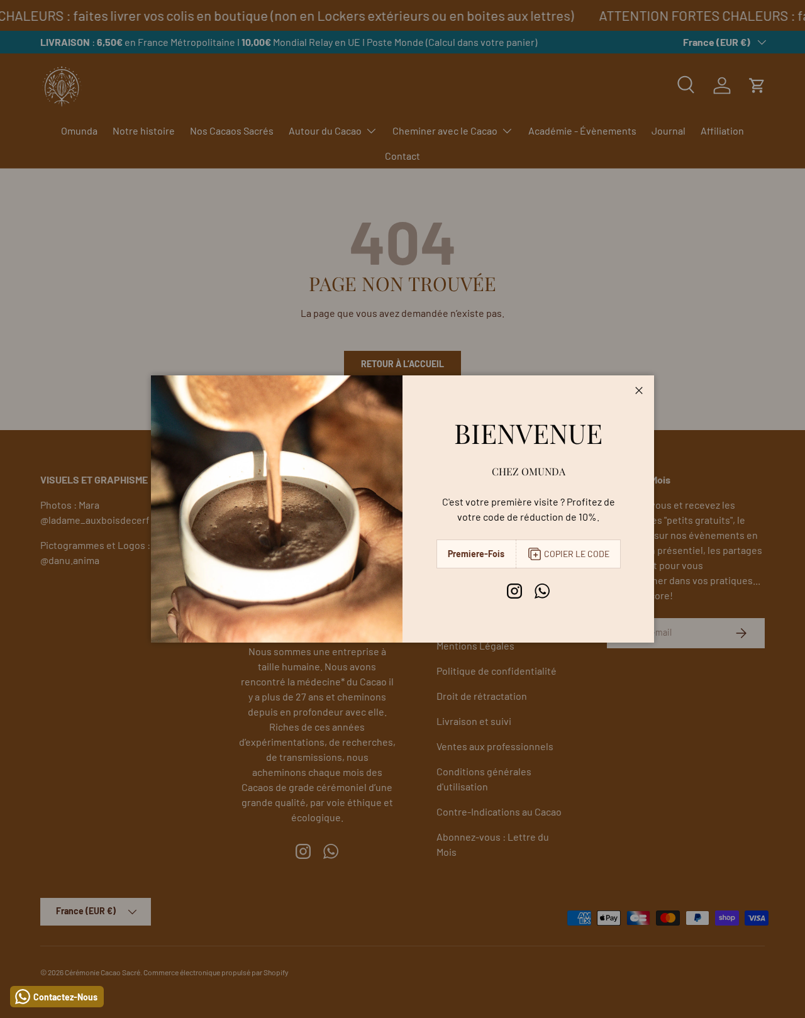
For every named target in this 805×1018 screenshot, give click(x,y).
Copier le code (576, 553)
